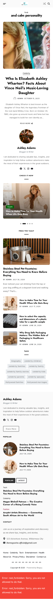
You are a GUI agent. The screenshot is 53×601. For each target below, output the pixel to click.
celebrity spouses (36, 377)
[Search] (49, 4)
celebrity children (33, 361)
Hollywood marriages (37, 382)
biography (16, 361)
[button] (20, 223)
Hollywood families (14, 382)
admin (20, 98)
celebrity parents (16, 377)
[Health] (26, 562)
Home (5, 552)
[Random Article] (44, 3)
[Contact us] (40, 562)
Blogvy (39, 568)
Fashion (6, 509)
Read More (25, 123)
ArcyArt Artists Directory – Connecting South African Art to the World (22, 514)
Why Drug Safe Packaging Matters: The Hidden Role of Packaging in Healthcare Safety (34, 337)
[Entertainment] (23, 562)
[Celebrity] (16, 562)
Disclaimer (30, 557)
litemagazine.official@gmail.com (22, 543)
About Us (7, 557)
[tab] (9, 480)
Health (10, 207)
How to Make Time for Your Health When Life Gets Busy (24, 213)
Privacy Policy (19, 557)
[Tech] (20, 562)
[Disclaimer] (36, 562)
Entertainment (31, 552)
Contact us (41, 557)
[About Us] (30, 562)
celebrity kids (39, 372)
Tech (5, 487)
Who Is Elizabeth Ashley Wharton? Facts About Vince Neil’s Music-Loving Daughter (26, 85)
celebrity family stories (18, 372)
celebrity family (36, 366)
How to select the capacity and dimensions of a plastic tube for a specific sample (33, 319)
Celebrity (26, 73)
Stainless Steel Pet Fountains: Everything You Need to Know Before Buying (25, 272)
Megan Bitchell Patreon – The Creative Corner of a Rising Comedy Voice (22, 503)
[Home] (13, 562)
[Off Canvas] (4, 3)
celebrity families (17, 366)
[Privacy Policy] (33, 562)
